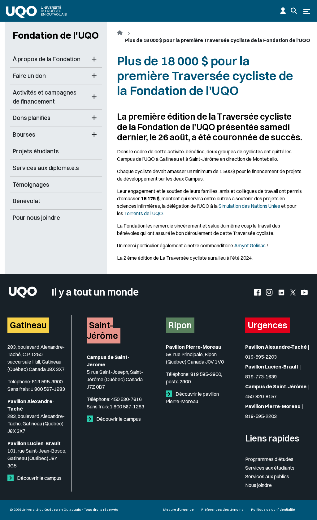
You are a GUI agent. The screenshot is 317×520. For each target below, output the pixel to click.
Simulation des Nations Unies (249, 206)
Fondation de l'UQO (56, 35)
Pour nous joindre (36, 217)
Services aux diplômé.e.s (46, 168)
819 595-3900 (47, 381)
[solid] (11, 478)
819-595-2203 (261, 357)
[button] (94, 59)
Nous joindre (258, 485)
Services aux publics (267, 476)
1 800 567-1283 (48, 389)
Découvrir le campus (39, 478)
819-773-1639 (261, 376)
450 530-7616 (126, 399)
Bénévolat (26, 201)
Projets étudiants (36, 151)
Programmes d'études (269, 459)
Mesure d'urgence (178, 509)
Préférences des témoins (222, 509)
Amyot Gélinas (250, 245)
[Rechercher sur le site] (294, 11)
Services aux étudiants (269, 468)
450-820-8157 (261, 396)
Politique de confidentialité (273, 509)
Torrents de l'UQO (143, 213)
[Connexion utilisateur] (283, 10)
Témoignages (31, 184)
